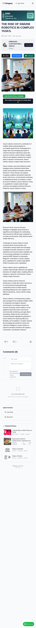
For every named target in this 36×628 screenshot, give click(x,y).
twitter (7, 56)
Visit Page (29, 45)
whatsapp (30, 56)
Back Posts (21, 3)
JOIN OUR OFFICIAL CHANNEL (14, 96)
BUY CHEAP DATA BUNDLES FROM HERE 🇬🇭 (18, 101)
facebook (18, 56)
